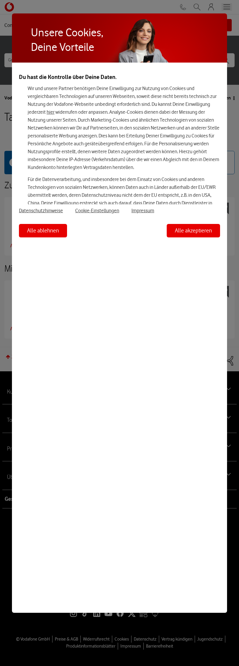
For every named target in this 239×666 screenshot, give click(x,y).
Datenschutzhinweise (41, 210)
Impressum (142, 210)
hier (51, 112)
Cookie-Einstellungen (97, 210)
